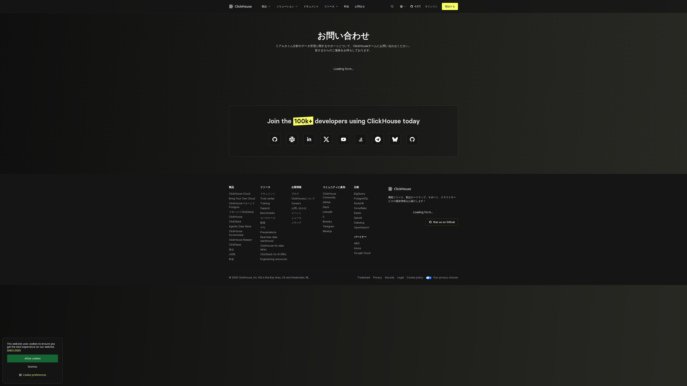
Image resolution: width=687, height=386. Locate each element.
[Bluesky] (395, 139)
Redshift (359, 203)
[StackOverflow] (360, 139)
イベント (296, 212)
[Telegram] (378, 139)
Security (389, 277)
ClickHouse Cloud (239, 193)
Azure (357, 248)
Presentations (268, 232)
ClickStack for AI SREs (273, 254)
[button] (32, 375)
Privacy (377, 277)
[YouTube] (343, 139)
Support (265, 208)
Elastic (357, 212)
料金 (231, 259)
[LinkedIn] (309, 139)
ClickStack (235, 221)
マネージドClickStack (241, 211)
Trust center (267, 198)
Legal (400, 277)
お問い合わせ (298, 208)
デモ (262, 227)
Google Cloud (362, 252)
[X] (326, 139)
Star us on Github (444, 222)
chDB (232, 254)
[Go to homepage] (241, 6)
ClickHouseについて (303, 198)
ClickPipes (235, 244)
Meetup (327, 231)
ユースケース (267, 217)
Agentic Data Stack (240, 226)
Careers (296, 203)
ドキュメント (267, 193)
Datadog (359, 222)
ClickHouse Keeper (240, 239)
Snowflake (360, 208)
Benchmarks (267, 212)
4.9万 (418, 6)
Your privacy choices (445, 277)
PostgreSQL (361, 198)
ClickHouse (235, 216)
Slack (326, 207)
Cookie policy (415, 277)
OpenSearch (361, 227)
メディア (296, 222)
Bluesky (327, 221)
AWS (357, 243)
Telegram (328, 226)
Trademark (363, 277)
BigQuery (359, 193)
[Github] (275, 139)
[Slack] (292, 139)
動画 (262, 222)
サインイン (431, 6)
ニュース (296, 217)
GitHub (327, 202)
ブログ (295, 193)
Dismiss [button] (32, 366)
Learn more (14, 350)
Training (265, 203)
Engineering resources (273, 259)
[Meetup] (412, 139)
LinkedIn (328, 211)
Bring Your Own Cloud (242, 198)
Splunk (358, 217)
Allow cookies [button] (33, 358)
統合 (231, 249)
